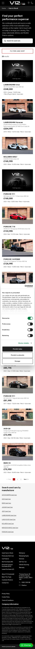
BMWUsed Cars (6, 503)
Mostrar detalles (23, 343)
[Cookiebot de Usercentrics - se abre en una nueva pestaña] (25, 286)
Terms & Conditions (8, 600)
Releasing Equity (24, 556)
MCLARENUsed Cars (8, 523)
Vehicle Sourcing (24, 564)
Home (4, 8)
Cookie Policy (6, 597)
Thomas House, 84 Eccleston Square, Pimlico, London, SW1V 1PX (25, 576)
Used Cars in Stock (7, 553)
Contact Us (5, 583)
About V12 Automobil (8, 574)
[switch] (30, 324)
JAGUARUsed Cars (7, 507)
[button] (26, 645)
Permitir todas (17, 349)
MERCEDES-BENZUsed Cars (10, 527)
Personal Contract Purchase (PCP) (7, 565)
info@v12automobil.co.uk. (14, 624)
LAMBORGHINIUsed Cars (9, 515)
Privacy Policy (6, 593)
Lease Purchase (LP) (8, 569)
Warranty (21, 567)
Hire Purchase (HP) (7, 561)
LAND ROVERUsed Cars (8, 519)
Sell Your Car (23, 561)
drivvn (13, 646)
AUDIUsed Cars (6, 499)
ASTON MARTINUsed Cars (9, 495)
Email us (24, 585)
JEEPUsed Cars (6, 511)
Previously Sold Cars (8, 556)
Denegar (17, 361)
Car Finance (5, 559)
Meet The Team (6, 577)
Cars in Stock (13, 8)
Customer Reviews (7, 580)
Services (21, 559)
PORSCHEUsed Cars (8, 532)
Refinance (22, 553)
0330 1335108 (26, 582)
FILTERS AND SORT (17, 51)
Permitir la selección (17, 355)
